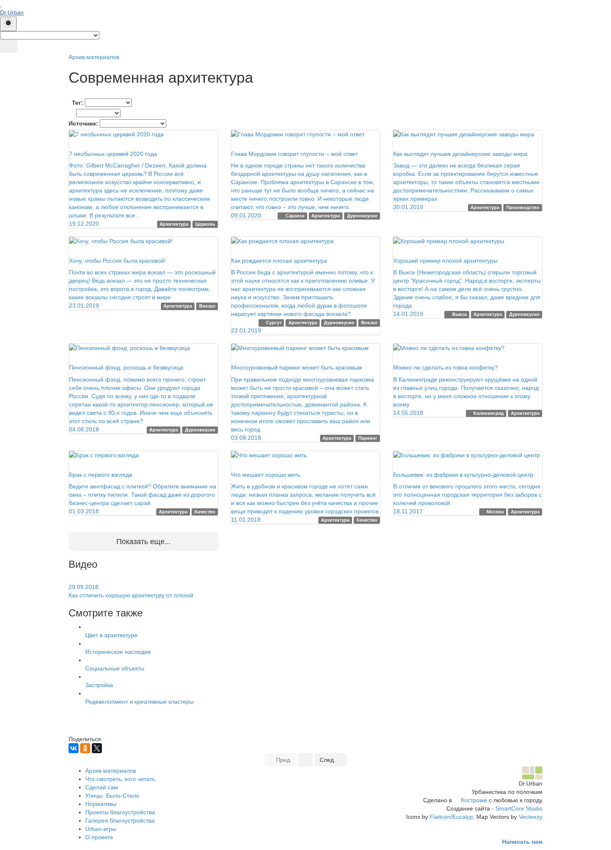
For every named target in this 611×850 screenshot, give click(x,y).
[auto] (8, 24)
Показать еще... (143, 541)
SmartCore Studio (518, 808)
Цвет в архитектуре (111, 635)
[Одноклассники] (85, 748)
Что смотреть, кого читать (120, 779)
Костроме (474, 800)
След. (328, 759)
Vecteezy (530, 816)
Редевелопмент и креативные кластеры (139, 701)
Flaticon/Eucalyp (451, 816)
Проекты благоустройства (120, 812)
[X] (97, 748)
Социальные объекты (114, 668)
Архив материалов (94, 57)
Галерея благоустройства (120, 820)
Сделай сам (101, 787)
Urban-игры (100, 828)
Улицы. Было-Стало (112, 795)
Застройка (99, 685)
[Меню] (8, 46)
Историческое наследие (118, 651)
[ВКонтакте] (74, 748)
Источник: (83, 123)
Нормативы (100, 804)
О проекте (99, 837)
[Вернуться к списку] (305, 759)
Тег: (77, 102)
